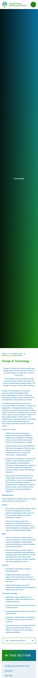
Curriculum (16, 354)
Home (4, 354)
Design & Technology (12, 355)
